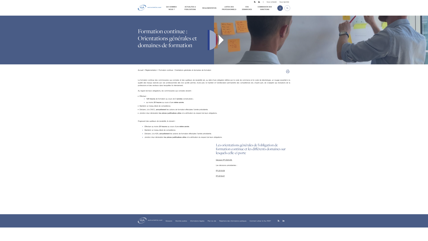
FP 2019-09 (220, 171)
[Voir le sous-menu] (179, 7)
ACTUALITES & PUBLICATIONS (190, 8)
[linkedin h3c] (259, 2)
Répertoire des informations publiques (232, 221)
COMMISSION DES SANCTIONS (265, 8)
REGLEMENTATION (209, 8)
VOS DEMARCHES (247, 8)
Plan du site (212, 221)
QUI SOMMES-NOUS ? (171, 8)
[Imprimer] (287, 71)
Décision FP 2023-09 (224, 160)
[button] (286, 8)
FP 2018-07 (220, 176)
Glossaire (169, 221)
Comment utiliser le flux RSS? (260, 221)
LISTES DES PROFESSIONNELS (229, 8)
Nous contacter (272, 2)
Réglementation (151, 70)
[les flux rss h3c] (255, 2)
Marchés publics (181, 221)
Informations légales (197, 221)
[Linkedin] (283, 221)
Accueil (140, 70)
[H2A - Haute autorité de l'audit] (149, 7)
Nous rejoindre (284, 2)
